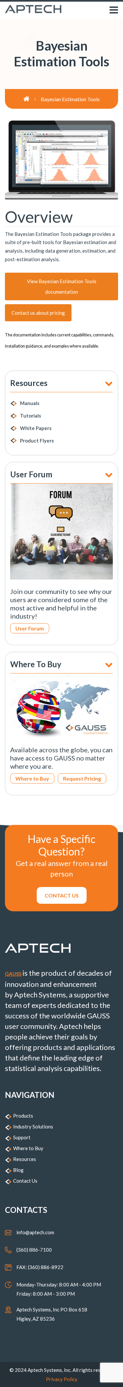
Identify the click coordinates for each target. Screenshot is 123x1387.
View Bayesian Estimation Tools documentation (61, 286)
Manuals (29, 403)
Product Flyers (37, 440)
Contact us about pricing (38, 313)
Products (23, 1116)
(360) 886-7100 (34, 1250)
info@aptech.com (35, 1232)
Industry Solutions (33, 1126)
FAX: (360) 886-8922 (39, 1267)
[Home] (32, 99)
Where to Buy (32, 778)
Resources (24, 1159)
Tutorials (30, 416)
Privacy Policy (61, 1379)
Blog (18, 1170)
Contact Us (25, 1181)
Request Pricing (82, 778)
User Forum (29, 628)
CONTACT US (62, 895)
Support (22, 1137)
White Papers (35, 428)
